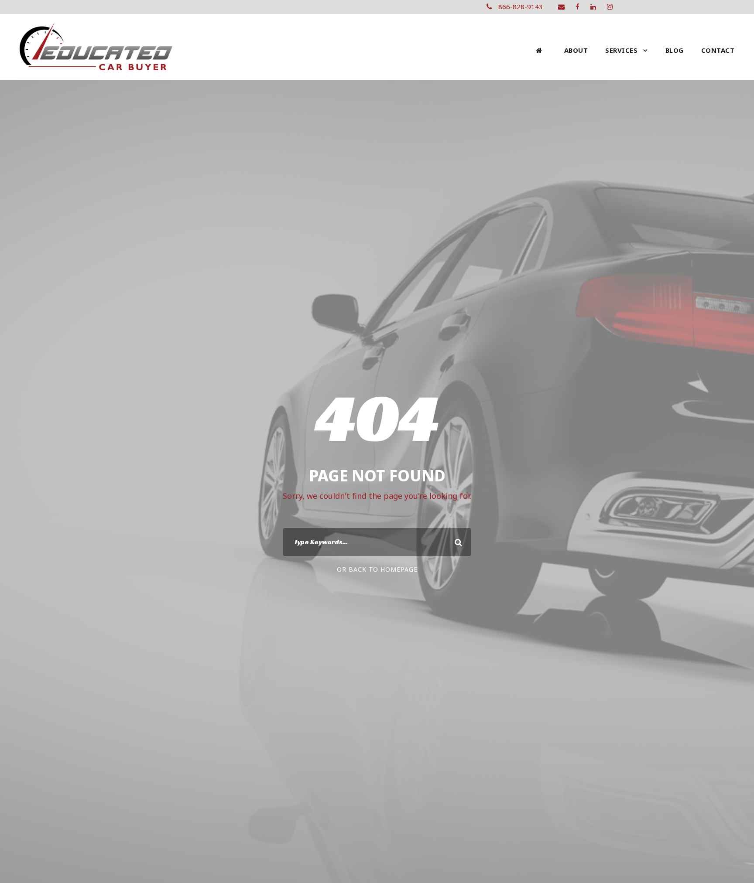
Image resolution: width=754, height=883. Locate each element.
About (576, 50)
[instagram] (610, 6)
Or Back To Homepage (377, 569)
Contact (718, 50)
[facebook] (577, 6)
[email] (561, 6)
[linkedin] (593, 6)
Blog (674, 50)
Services (621, 50)
